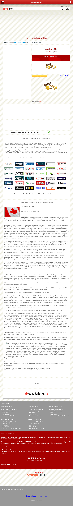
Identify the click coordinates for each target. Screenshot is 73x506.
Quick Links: (5, 403)
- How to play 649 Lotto (34, 415)
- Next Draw (4, 412)
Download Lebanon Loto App (9, 464)
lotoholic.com (18, 489)
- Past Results (5, 414)
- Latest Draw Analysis (7, 411)
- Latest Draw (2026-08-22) (35, 409)
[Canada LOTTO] (37, 356)
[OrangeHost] (36, 476)
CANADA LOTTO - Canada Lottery (26, 451)
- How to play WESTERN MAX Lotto (59, 415)
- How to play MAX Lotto (8, 415)
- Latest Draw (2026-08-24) (35, 422)
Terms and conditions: (7, 434)
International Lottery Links (36, 496)
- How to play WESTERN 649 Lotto (11, 428)
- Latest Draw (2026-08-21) (9, 409)
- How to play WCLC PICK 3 (36, 428)
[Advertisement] (36, 23)
